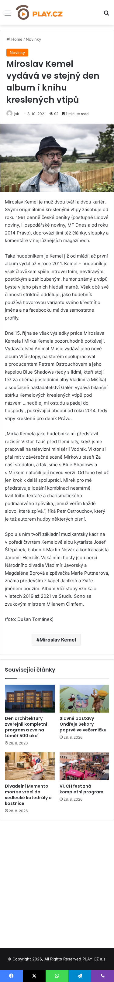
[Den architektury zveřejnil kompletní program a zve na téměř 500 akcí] (30, 699)
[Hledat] (106, 15)
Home (16, 39)
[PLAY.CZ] (39, 12)
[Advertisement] (57, 882)
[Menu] (8, 15)
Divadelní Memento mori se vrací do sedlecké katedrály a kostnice (28, 794)
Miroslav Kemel (58, 640)
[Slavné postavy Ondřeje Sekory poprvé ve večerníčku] (84, 699)
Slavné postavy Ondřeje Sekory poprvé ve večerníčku (83, 724)
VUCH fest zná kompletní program (81, 789)
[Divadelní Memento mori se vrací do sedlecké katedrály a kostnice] (30, 766)
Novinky (33, 39)
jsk (16, 113)
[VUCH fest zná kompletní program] (84, 766)
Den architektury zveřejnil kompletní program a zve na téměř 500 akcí (26, 727)
